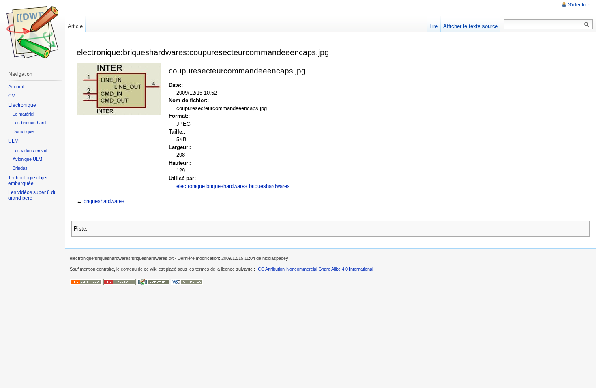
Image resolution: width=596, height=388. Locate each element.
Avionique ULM (27, 159)
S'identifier (579, 5)
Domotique (23, 131)
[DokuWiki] (153, 281)
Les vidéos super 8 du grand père (32, 195)
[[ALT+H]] (32, 32)
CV (11, 96)
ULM (13, 141)
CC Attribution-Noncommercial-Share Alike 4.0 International (315, 269)
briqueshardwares (104, 201)
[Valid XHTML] (187, 281)
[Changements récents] (86, 281)
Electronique (22, 105)
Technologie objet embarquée (27, 180)
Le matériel (23, 114)
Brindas (20, 168)
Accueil (16, 87)
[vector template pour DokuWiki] (119, 281)
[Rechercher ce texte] (586, 25)
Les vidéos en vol (30, 150)
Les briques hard (29, 122)
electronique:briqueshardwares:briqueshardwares (233, 186)
